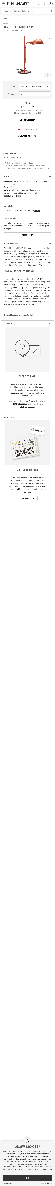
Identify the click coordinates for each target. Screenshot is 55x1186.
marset (37, 210)
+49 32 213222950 (19, 404)
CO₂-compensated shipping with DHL (27, 113)
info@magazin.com (27, 407)
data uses (16, 1154)
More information (46, 1183)
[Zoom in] (50, 75)
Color (13, 86)
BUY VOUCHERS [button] (27, 498)
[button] (51, 37)
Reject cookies (7, 1183)
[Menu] (4, 3)
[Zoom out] (46, 75)
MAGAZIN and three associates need (16, 1151)
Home (5, 18)
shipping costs (37, 110)
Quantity (11, 94)
